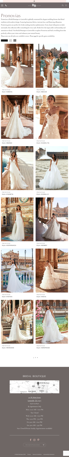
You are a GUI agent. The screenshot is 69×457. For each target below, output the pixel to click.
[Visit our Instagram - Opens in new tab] (34, 440)
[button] (4, 40)
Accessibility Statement (49, 454)
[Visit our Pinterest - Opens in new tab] (38, 440)
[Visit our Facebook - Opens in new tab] (30, 440)
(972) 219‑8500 (34, 403)
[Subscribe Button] (43, 445)
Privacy (29, 454)
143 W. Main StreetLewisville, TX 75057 (34, 399)
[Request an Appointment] (34, 1)
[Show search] (62, 5)
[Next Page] (37, 357)
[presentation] (17, 66)
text (35, 36)
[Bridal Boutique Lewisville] (34, 5)
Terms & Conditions (37, 454)
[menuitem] (2, 5)
